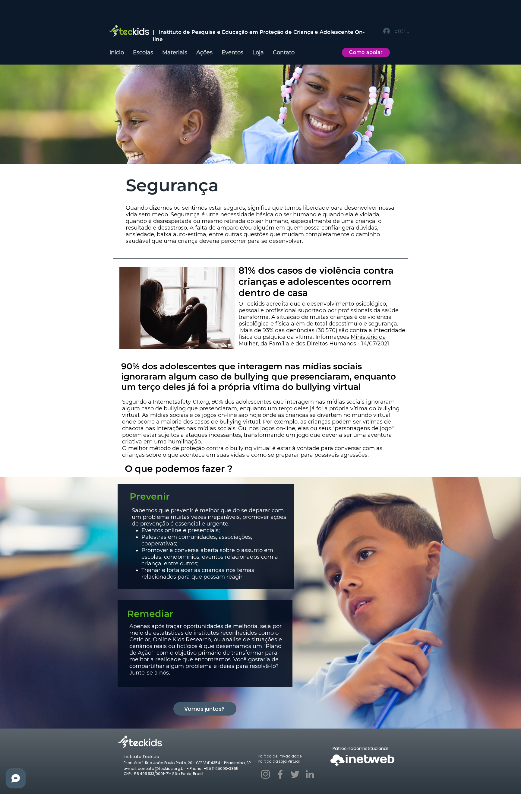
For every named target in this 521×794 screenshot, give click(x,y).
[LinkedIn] (310, 774)
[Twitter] (295, 774)
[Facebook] (280, 774)
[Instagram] (265, 774)
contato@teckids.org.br (161, 768)
